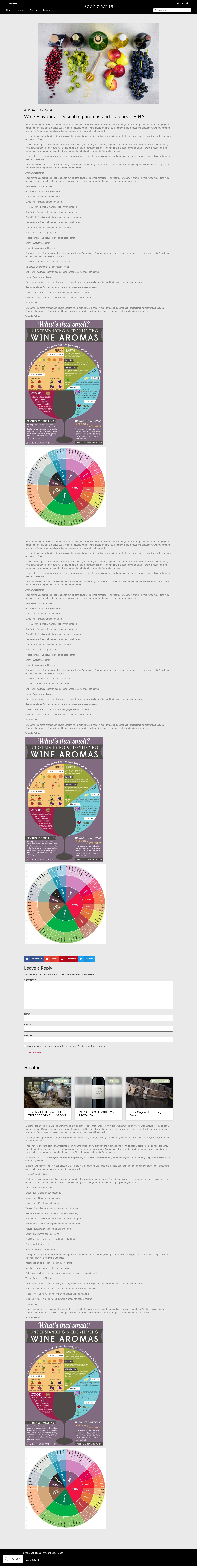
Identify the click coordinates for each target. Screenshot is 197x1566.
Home (9, 10)
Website (28, 1035)
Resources (47, 10)
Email (27, 1025)
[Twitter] (183, 3)
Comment (30, 980)
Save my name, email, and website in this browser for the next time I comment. (67, 1046)
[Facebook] (178, 3)
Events (33, 10)
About (21, 10)
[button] (34, 959)
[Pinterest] (187, 3)
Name (28, 1014)
